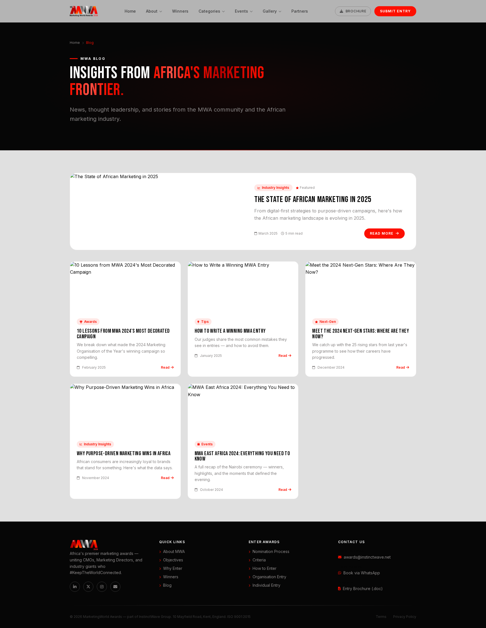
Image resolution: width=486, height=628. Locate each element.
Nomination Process (271, 551)
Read (165, 367)
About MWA (174, 551)
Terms (381, 617)
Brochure (356, 11)
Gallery (270, 11)
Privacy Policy (404, 617)
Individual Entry (266, 585)
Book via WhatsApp (361, 572)
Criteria (259, 559)
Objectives (173, 559)
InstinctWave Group (155, 617)
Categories (209, 11)
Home (130, 11)
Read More (381, 233)
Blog (167, 585)
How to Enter (264, 568)
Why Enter (172, 568)
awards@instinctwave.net (367, 557)
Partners (299, 11)
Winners (180, 11)
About (152, 11)
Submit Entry (395, 11)
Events (241, 11)
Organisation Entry (269, 576)
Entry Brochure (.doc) (363, 588)
